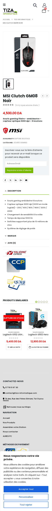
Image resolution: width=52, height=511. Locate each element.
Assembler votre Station (14, 427)
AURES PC (7, 436)
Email (26, 180)
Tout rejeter (26, 504)
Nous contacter (10, 431)
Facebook (5, 180)
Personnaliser (26, 497)
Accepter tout (26, 489)
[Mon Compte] (44, 5)
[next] (47, 96)
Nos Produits (9, 422)
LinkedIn (15, 180)
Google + (21, 180)
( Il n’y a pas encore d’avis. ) (27, 105)
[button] (5, 4)
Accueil (6, 418)
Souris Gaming (20, 142)
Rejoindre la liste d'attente (19, 170)
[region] (26, 481)
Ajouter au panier (40, 347)
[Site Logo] (10, 11)
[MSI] (13, 130)
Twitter (10, 180)
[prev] (43, 96)
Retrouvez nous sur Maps (18, 407)
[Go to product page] (38, 318)
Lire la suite (15, 347)
